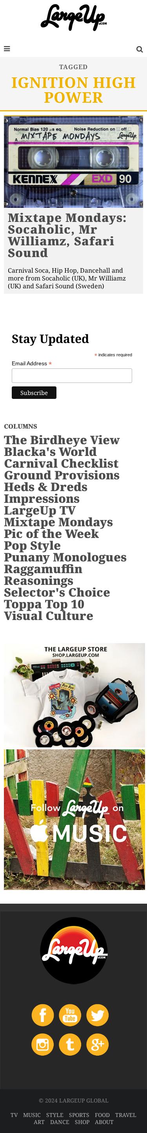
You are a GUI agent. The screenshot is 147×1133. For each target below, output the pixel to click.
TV (14, 1115)
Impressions (42, 498)
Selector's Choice (57, 592)
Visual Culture (48, 616)
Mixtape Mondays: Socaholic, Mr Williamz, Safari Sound (67, 235)
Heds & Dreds (45, 487)
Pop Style (32, 545)
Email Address (32, 363)
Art (39, 1122)
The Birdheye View (62, 440)
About (104, 1122)
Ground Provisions (62, 475)
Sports (79, 1115)
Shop (82, 1122)
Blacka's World (50, 451)
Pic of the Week (51, 533)
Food (102, 1115)
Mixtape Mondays (58, 522)
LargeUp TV (40, 510)
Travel (125, 1115)
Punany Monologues (65, 557)
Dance (59, 1122)
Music (32, 1115)
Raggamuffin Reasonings (43, 574)
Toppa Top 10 (44, 604)
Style (55, 1115)
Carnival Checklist (61, 463)
